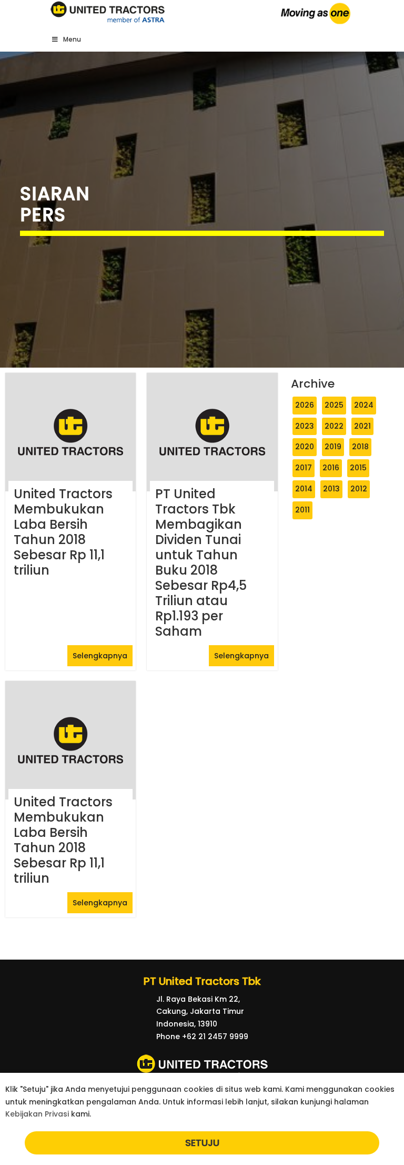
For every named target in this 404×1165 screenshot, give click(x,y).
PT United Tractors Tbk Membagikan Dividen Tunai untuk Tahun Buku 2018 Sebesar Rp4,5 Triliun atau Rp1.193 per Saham (201, 562)
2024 (363, 405)
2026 (304, 405)
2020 (304, 446)
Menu (72, 39)
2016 (330, 467)
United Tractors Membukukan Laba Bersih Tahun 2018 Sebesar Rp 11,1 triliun (63, 532)
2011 (302, 510)
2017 (303, 467)
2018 (360, 446)
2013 (331, 488)
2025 (334, 405)
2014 (303, 488)
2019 (333, 446)
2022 (334, 426)
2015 (358, 467)
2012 (358, 488)
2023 (304, 426)
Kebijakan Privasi (37, 1114)
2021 (362, 426)
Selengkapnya (100, 655)
